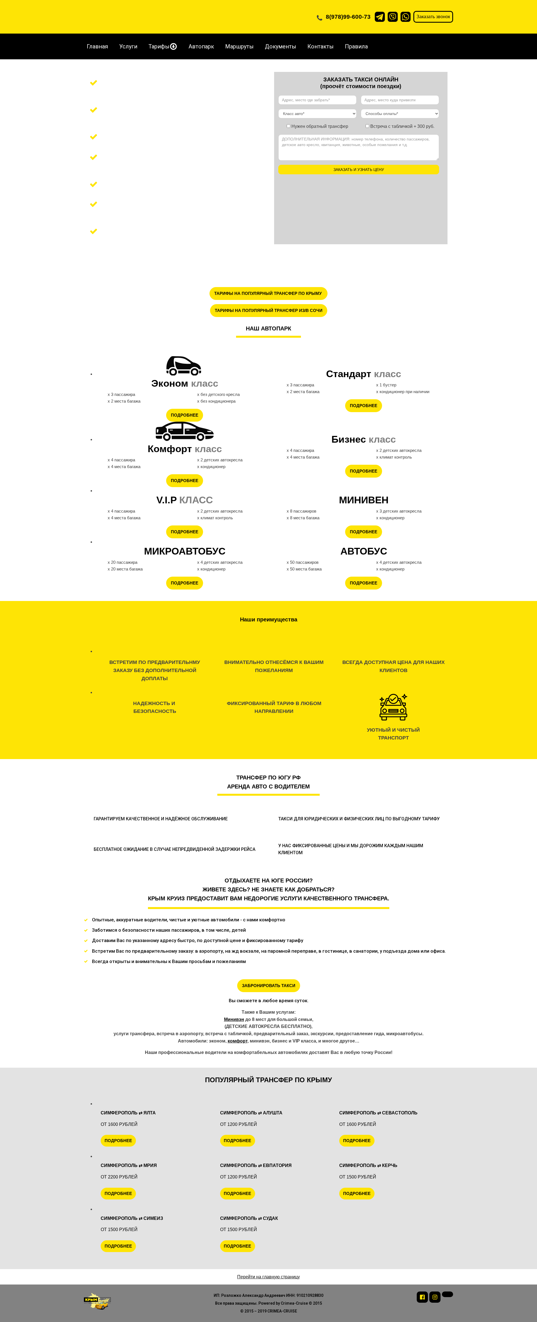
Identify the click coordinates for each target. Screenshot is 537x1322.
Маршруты (239, 46)
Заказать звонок (433, 16)
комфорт (238, 1041)
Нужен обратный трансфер (319, 126)
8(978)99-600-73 (348, 16)
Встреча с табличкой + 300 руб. (401, 126)
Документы (280, 46)
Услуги (128, 46)
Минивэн (234, 1019)
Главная (97, 46)
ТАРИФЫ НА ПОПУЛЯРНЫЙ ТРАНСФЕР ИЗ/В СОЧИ (268, 310)
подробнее (118, 1140)
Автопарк (201, 46)
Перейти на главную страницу (268, 1276)
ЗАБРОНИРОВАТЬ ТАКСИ (268, 985)
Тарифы (159, 46)
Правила (356, 46)
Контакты (320, 46)
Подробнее (184, 415)
